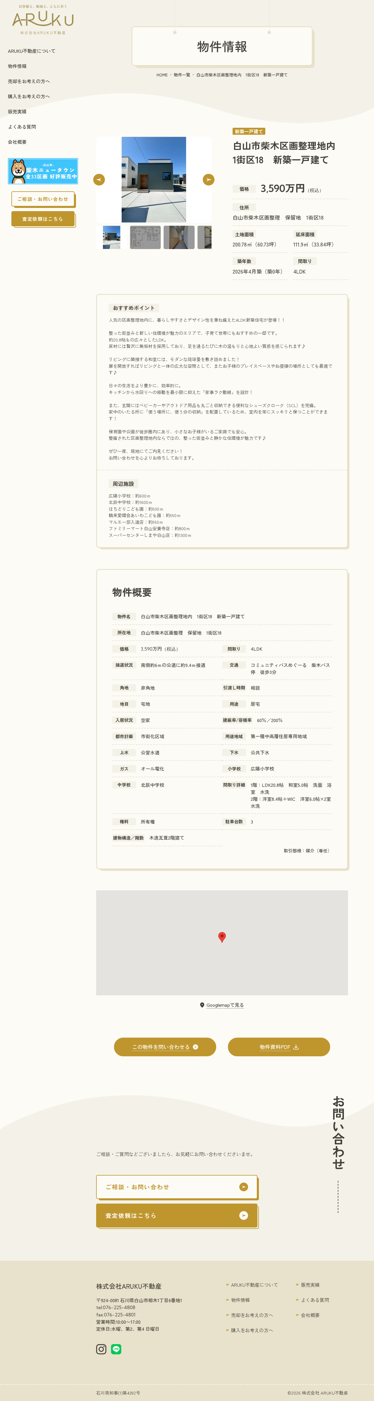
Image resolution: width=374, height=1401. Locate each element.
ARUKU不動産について (32, 50)
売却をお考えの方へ (29, 81)
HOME (162, 75)
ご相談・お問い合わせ (43, 198)
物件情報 (17, 65)
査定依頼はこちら (42, 218)
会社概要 (17, 141)
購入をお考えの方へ (29, 96)
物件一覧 (182, 75)
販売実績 (17, 111)
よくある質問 (22, 126)
